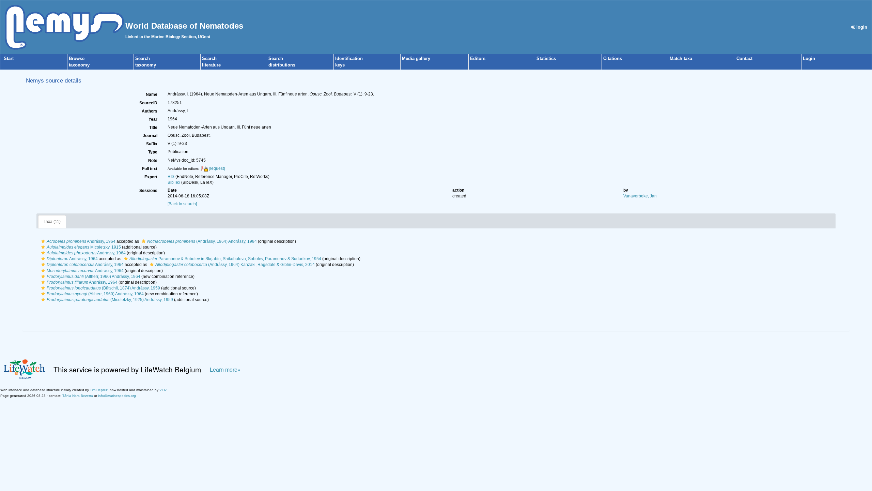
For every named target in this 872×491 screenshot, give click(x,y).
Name (151, 94)
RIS (171, 176)
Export (150, 177)
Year (153, 119)
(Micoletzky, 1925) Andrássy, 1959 (110, 299)
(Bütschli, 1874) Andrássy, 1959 (103, 288)
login (861, 27)
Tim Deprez (99, 390)
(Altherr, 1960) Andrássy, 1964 (93, 276)
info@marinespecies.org (117, 396)
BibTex (174, 182)
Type (152, 152)
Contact (744, 58)
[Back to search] (182, 204)
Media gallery (416, 58)
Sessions (148, 190)
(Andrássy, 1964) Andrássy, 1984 (202, 241)
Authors (149, 111)
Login (809, 58)
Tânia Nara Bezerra (77, 396)
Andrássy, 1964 (81, 241)
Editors (477, 58)
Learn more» (225, 369)
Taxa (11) (52, 221)
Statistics (546, 58)
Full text (149, 168)
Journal (150, 135)
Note (152, 160)
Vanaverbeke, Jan (640, 196)
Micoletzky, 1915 (84, 247)
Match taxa (681, 58)
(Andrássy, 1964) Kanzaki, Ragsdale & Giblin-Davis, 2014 (235, 264)
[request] (217, 168)
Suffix (151, 144)
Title (153, 127)
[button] (43, 241)
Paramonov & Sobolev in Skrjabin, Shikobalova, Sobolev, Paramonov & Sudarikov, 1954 (225, 258)
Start (9, 58)
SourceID (148, 103)
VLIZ (163, 390)
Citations (612, 58)
